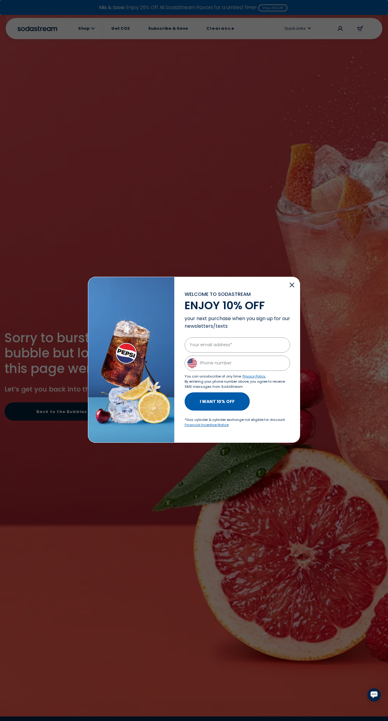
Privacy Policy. (254, 376)
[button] (292, 285)
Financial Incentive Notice (207, 424)
